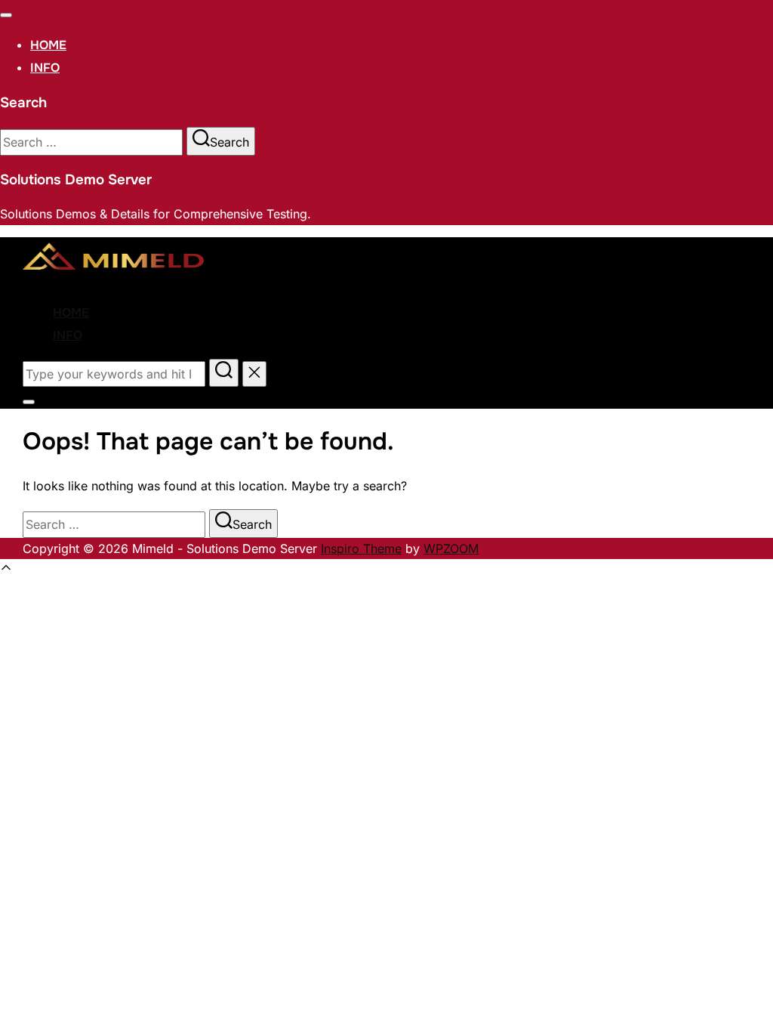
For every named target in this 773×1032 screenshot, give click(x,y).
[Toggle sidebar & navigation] (29, 402)
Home (48, 45)
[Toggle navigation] (6, 15)
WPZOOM (451, 548)
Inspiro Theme (361, 548)
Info (45, 68)
